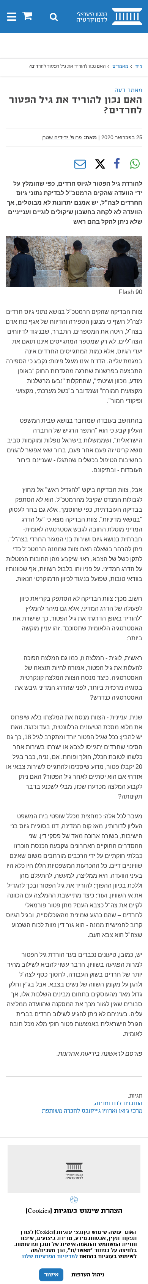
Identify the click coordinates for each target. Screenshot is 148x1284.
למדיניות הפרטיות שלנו (50, 1256)
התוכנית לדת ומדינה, (117, 1103)
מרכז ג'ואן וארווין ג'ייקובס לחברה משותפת (92, 1111)
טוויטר (98, 164)
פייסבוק (116, 164)
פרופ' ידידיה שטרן (61, 137)
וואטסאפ (134, 164)
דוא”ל (80, 164)
